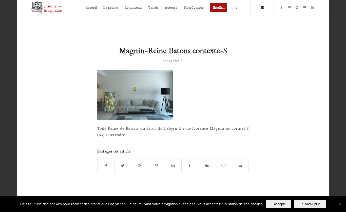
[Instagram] (297, 7)
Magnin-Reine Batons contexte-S (173, 51)
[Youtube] (312, 7)
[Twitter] (289, 7)
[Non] (339, 204)
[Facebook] (282, 7)
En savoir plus (309, 204)
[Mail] (305, 7)
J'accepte (279, 204)
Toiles (174, 61)
